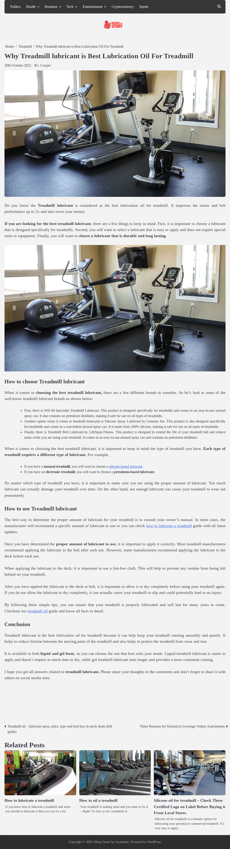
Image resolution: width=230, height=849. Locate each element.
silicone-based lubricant (125, 466)
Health (30, 7)
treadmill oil (38, 611)
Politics (15, 7)
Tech (69, 7)
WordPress (154, 842)
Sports (143, 7)
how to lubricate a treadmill (169, 525)
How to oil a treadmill (98, 800)
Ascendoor (122, 842)
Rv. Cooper (42, 65)
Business (51, 7)
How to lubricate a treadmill (29, 800)
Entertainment (92, 7)
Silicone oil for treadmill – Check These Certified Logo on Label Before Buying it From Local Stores (189, 806)
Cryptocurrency (123, 7)
